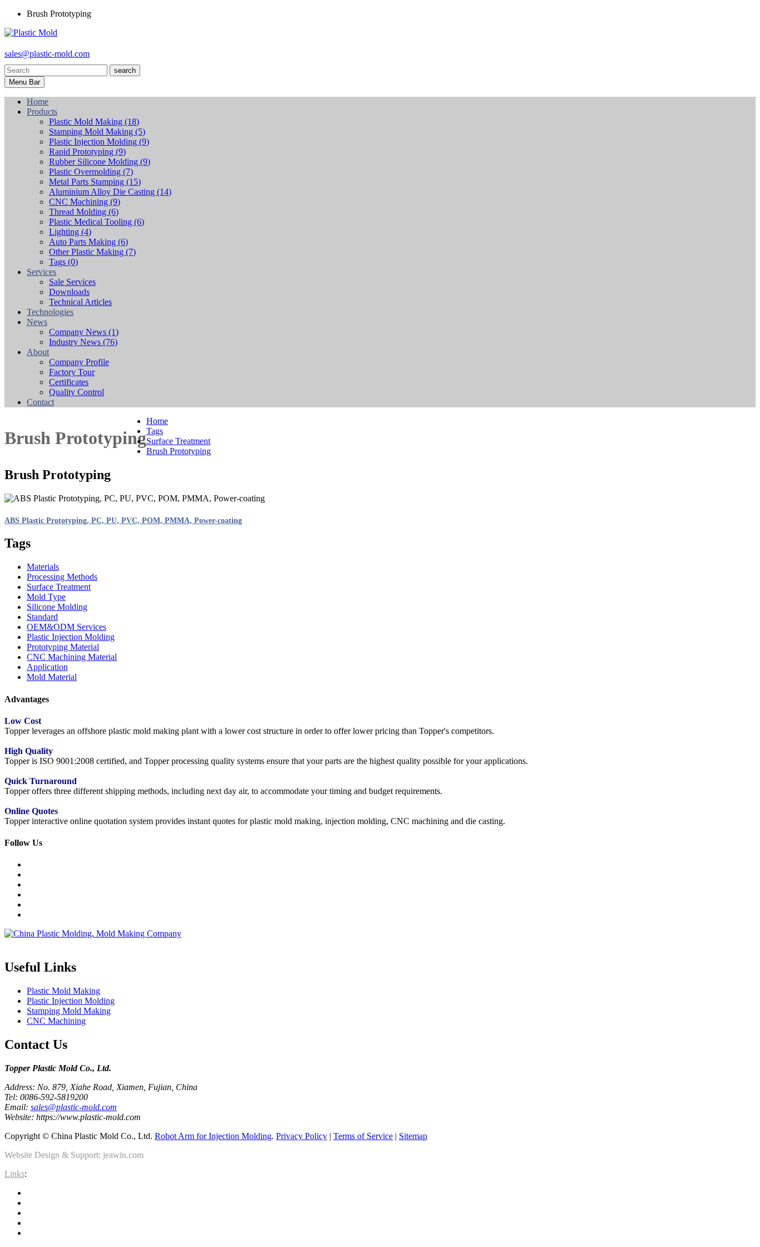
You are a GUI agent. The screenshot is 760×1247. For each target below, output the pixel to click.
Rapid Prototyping (87, 151)
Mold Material (52, 677)
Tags (63, 262)
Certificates (68, 382)
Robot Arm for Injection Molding (213, 1136)
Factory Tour (72, 372)
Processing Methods (62, 576)
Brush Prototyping (178, 451)
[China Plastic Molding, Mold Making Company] (92, 933)
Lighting (70, 231)
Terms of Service (363, 1136)
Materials (43, 566)
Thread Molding (84, 211)
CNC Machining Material (72, 657)
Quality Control (76, 392)
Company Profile (79, 362)
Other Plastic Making (92, 252)
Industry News (83, 342)
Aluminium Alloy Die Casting (110, 191)
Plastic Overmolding (91, 171)
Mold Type (46, 597)
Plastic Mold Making (94, 121)
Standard (42, 617)
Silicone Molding (57, 607)
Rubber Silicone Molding (99, 161)
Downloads (69, 292)
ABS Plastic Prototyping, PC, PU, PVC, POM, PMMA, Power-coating (123, 520)
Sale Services (72, 282)
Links (14, 1174)
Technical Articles (80, 302)
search (125, 70)
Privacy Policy (301, 1136)
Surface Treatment (178, 441)
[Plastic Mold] (30, 32)
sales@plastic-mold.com (47, 53)
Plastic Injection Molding (99, 141)
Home (157, 421)
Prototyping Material (63, 647)
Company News (84, 332)
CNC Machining (84, 201)
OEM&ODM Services (66, 627)
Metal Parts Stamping (95, 181)
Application (47, 667)
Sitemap (413, 1136)
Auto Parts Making (88, 242)
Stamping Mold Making (97, 131)
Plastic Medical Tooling (96, 221)
